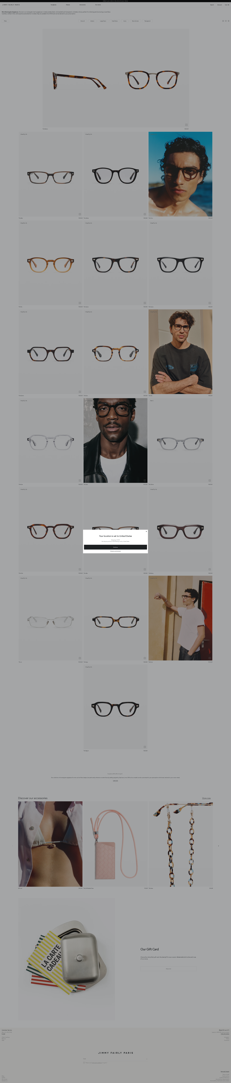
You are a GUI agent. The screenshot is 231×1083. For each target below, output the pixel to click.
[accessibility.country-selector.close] (146, 531)
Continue (115, 547)
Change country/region (115, 550)
